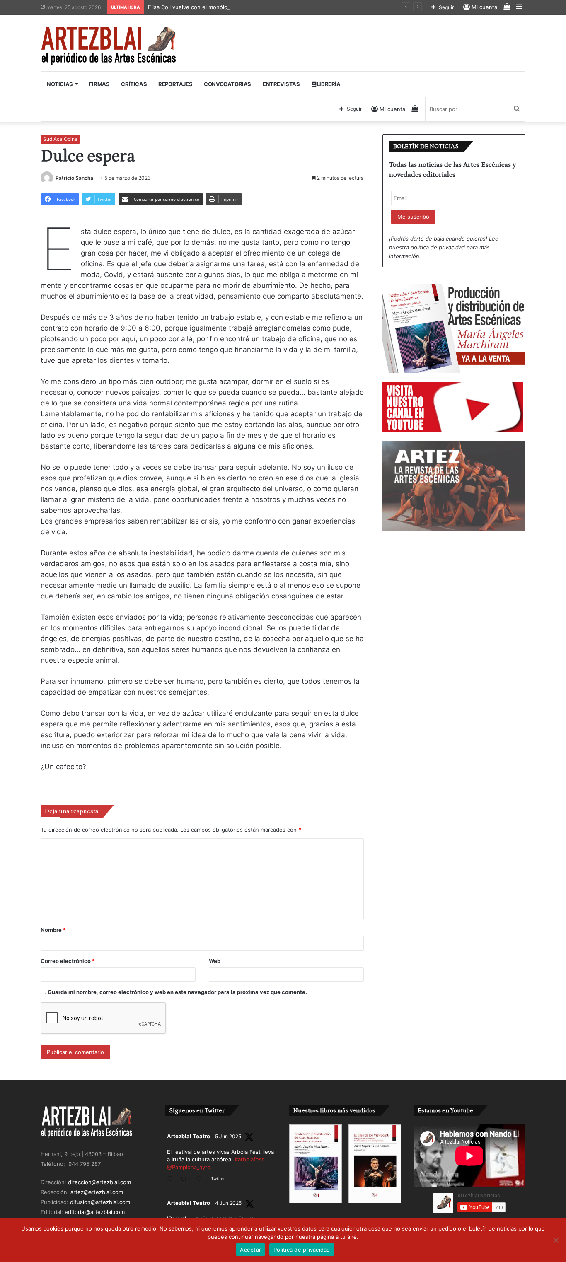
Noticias (60, 84)
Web (214, 961)
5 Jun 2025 (228, 1136)
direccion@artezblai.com (99, 1182)
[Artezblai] (109, 46)
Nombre (53, 930)
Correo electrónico (68, 961)
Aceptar (250, 1249)
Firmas (99, 84)
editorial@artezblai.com (95, 1212)
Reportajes (175, 84)
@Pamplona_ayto (188, 1167)
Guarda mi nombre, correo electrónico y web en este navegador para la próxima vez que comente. (177, 992)
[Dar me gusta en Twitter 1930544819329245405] (201, 1179)
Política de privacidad (301, 1249)
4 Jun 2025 (228, 1203)
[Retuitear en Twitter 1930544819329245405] (186, 1179)
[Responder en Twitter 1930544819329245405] (172, 1179)
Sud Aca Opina (60, 139)
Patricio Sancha (74, 178)
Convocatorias (227, 84)
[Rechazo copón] (555, 1240)
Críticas (134, 84)
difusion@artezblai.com (100, 1202)
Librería (328, 84)
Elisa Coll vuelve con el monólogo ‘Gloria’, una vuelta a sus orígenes (236, 7)
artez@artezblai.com (96, 1192)
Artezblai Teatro (188, 1136)
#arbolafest (249, 1159)
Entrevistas (281, 84)
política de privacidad (438, 247)
